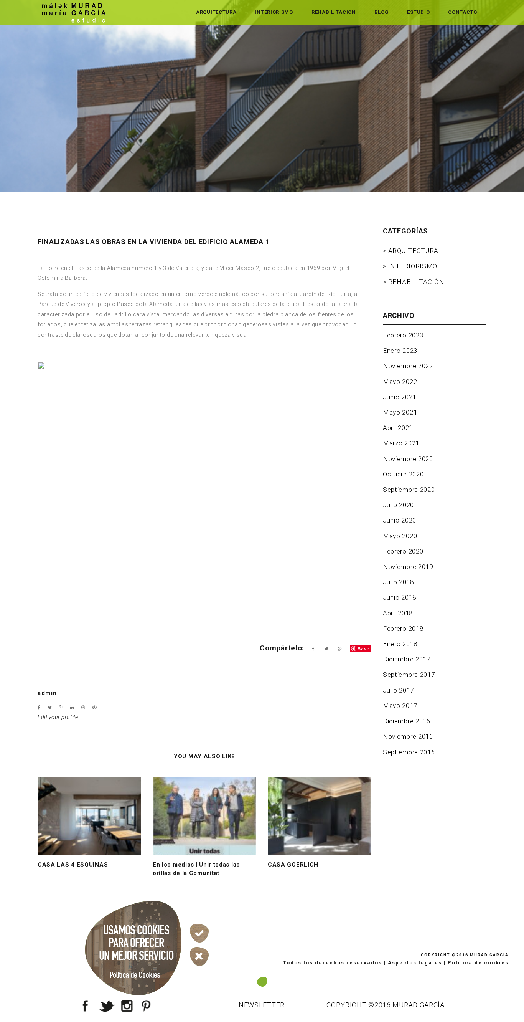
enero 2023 (400, 350)
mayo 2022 (400, 381)
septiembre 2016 (409, 752)
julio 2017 (398, 690)
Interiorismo (274, 12)
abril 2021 (398, 428)
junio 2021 (399, 397)
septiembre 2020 (409, 489)
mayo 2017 (400, 705)
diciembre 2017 (406, 659)
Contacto (462, 12)
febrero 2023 (403, 335)
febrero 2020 (403, 551)
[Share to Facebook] (313, 649)
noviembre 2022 (408, 366)
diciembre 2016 (406, 721)
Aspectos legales (415, 963)
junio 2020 (399, 520)
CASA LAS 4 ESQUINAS (73, 864)
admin (47, 693)
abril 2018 (398, 613)
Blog (381, 12)
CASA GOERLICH (293, 864)
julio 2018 (398, 582)
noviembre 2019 (408, 567)
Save (364, 648)
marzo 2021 (401, 443)
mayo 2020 (400, 536)
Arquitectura (216, 12)
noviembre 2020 (408, 459)
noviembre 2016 (408, 736)
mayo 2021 (400, 412)
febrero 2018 (403, 628)
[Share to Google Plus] (340, 649)
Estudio (418, 12)
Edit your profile (58, 717)
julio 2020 (398, 505)
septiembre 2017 (409, 674)
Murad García (489, 955)
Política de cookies (478, 963)
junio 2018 (399, 597)
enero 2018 (400, 644)
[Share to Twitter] (326, 649)
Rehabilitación (333, 12)
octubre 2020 (403, 474)
